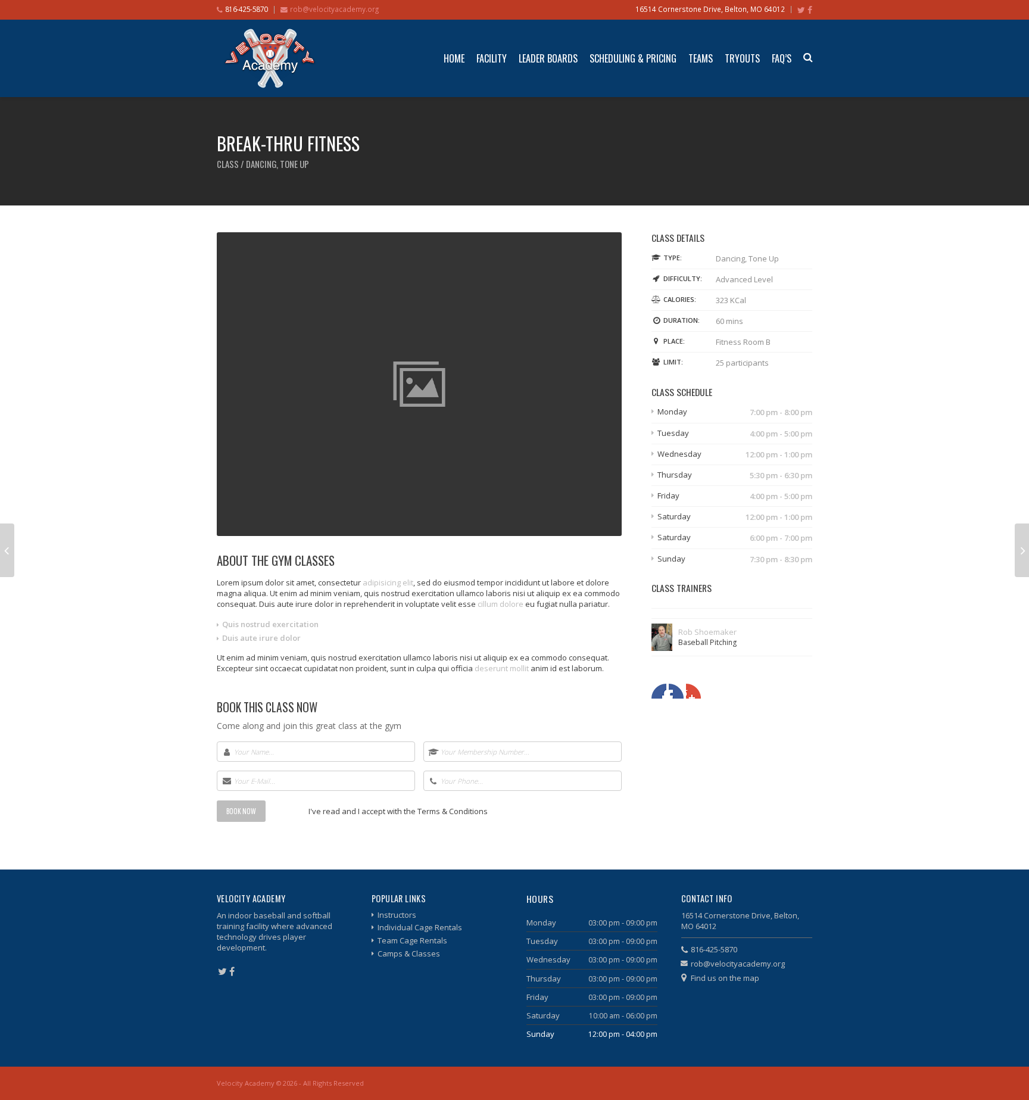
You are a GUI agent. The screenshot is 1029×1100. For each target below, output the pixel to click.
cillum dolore (500, 604)
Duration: (681, 320)
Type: (672, 257)
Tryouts (742, 58)
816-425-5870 (714, 949)
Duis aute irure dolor (261, 637)
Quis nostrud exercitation (270, 624)
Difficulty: (682, 278)
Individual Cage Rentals (420, 927)
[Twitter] (801, 10)
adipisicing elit (388, 582)
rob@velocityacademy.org (334, 9)
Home (454, 58)
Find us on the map (725, 978)
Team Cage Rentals (412, 940)
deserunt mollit (502, 668)
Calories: (679, 299)
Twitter (676, 691)
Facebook (658, 691)
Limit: (673, 361)
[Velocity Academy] (270, 58)
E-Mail (693, 691)
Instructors (397, 914)
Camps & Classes (409, 953)
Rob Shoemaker (707, 632)
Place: (674, 340)
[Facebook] (809, 10)
